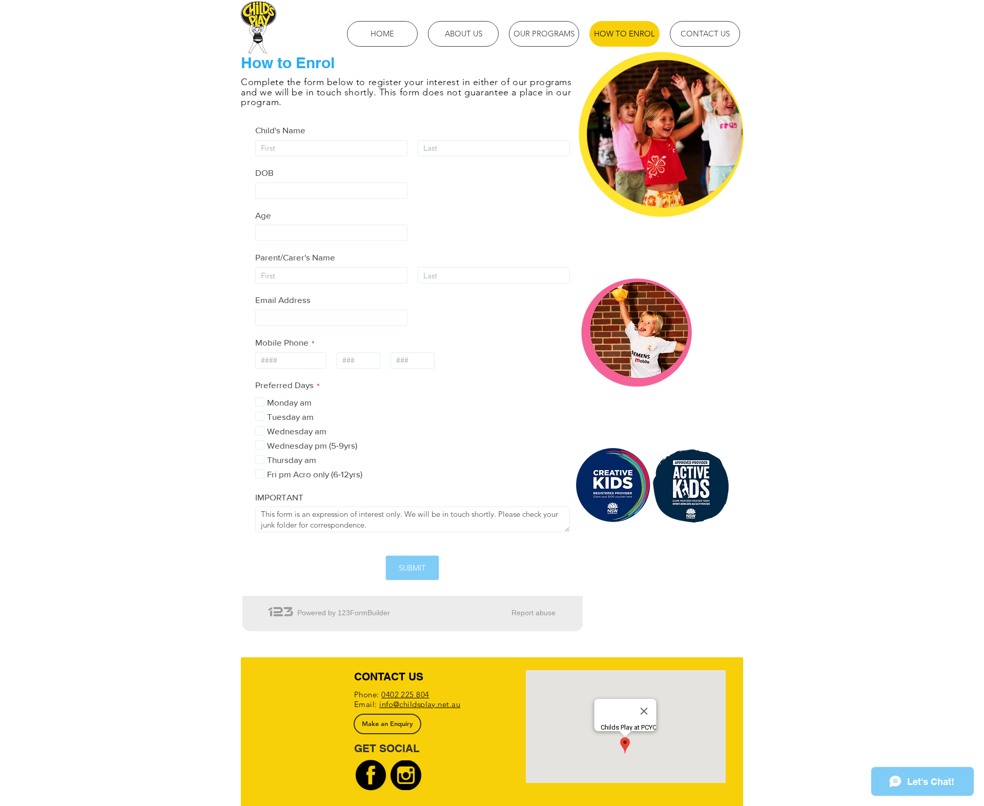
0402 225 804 (405, 694)
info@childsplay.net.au (419, 704)
